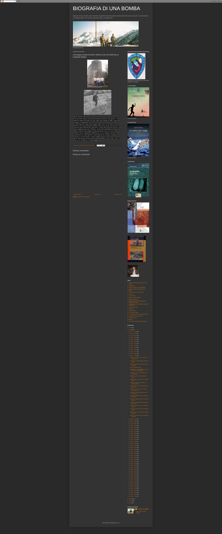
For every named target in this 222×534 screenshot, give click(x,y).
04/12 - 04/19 (133, 467)
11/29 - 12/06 (133, 339)
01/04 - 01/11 (133, 496)
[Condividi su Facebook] (102, 145)
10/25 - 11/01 (133, 349)
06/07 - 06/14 (133, 451)
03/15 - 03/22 (133, 476)
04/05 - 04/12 (133, 469)
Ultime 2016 (132, 285)
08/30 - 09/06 (133, 427)
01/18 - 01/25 (133, 492)
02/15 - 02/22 (133, 484)
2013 (130, 500)
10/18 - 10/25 (133, 351)
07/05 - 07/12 (133, 443)
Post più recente (77, 194)
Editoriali (131, 319)
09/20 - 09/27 (133, 421)
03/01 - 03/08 (133, 480)
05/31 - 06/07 (133, 453)
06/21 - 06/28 (133, 447)
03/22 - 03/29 (133, 474)
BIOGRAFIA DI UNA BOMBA (106, 8)
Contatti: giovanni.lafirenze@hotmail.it (138, 321)
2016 (130, 327)
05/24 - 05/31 (133, 455)
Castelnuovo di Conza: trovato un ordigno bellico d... (138, 383)
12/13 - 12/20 (133, 335)
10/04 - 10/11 (133, 355)
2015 (130, 329)
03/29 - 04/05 (133, 472)
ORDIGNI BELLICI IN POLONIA (136, 292)
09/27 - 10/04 (133, 419)
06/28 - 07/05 (133, 445)
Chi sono (131, 294)
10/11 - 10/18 (133, 353)
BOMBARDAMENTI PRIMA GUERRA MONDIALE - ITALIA (137, 301)
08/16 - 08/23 (133, 431)
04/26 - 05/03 (133, 463)
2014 (130, 498)
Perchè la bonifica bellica (135, 297)
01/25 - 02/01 (133, 490)
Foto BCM (131, 309)
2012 (130, 502)
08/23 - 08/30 (133, 429)
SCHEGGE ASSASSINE (143, 509)
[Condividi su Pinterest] (104, 145)
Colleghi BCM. (132, 310)
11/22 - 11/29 (133, 341)
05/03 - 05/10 (133, 461)
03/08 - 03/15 (133, 478)
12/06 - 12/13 (133, 337)
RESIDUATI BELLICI (133, 299)
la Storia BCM (132, 295)
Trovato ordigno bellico (135, 367)
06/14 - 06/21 (133, 449)
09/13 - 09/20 (133, 423)
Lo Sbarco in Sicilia (133, 307)
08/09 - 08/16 (133, 433)
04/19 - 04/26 (133, 465)
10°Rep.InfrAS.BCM (133, 312)
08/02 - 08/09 (133, 435)
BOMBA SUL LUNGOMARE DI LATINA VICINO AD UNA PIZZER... (139, 370)
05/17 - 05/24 (133, 457)
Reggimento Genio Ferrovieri (135, 316)
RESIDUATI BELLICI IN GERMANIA (137, 287)
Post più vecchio (118, 194)
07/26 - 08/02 (133, 437)
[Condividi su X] (101, 145)
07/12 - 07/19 (133, 441)
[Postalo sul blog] (99, 145)
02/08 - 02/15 (133, 486)
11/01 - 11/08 (133, 347)
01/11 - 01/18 (133, 494)
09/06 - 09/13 (133, 425)
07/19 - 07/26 (133, 439)
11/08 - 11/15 (133, 345)
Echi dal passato (133, 317)
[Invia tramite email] (98, 145)
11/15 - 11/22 (133, 343)
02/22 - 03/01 (133, 482)
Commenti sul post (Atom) (83, 196)
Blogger (118, 522)
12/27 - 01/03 (133, 331)
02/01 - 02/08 (133, 488)
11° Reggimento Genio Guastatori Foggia (138, 314)
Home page (97, 194)
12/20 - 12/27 (133, 333)
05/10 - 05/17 (133, 459)
